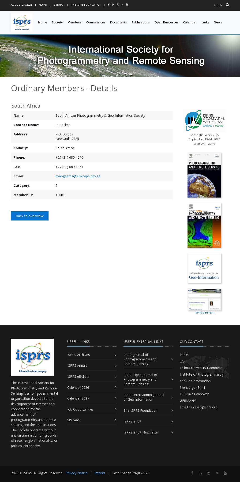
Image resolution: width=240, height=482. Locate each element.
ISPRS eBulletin (78, 376)
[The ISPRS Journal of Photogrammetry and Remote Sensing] (204, 174)
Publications (140, 22)
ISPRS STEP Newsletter (141, 432)
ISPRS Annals (77, 365)
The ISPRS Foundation (86, 4)
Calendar (190, 22)
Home (43, 4)
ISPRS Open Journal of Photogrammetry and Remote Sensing (140, 379)
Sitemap (58, 4)
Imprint (99, 473)
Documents (118, 22)
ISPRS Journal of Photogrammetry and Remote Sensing (140, 359)
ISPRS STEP (132, 421)
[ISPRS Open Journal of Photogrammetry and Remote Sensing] (204, 225)
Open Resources (166, 22)
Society (57, 22)
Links (205, 22)
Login (218, 5)
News (218, 22)
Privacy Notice (76, 473)
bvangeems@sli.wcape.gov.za (78, 176)
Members (75, 22)
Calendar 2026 (78, 387)
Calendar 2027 (78, 398)
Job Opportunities (80, 409)
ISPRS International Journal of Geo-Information (144, 397)
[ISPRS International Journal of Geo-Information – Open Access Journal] (204, 267)
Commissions (95, 22)
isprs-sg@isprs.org (203, 407)
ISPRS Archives (78, 354)
